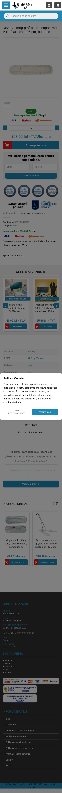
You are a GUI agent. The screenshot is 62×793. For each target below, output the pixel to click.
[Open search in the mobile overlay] (31, 16)
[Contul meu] (49, 5)
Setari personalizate (16, 412)
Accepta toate (45, 412)
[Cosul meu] (57, 5)
